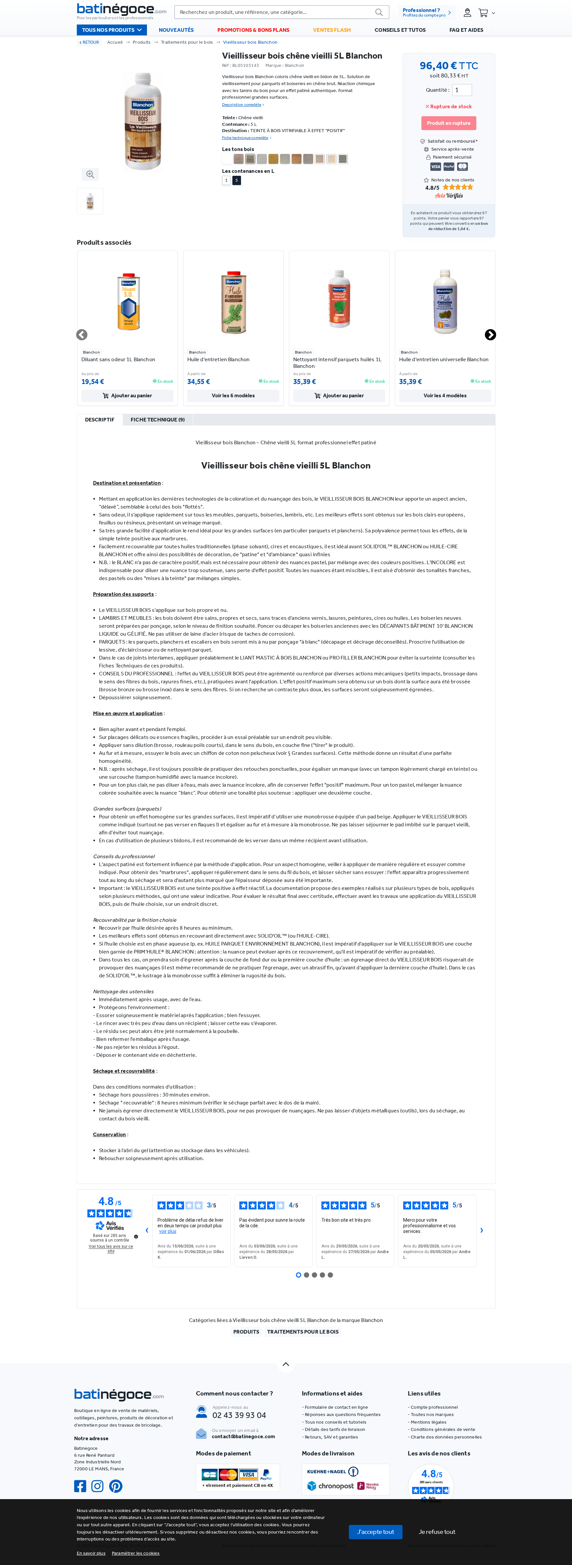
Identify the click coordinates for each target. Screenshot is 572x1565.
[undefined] (136, 1236)
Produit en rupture (449, 123)
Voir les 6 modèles (233, 395)
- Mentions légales (427, 1422)
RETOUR (91, 42)
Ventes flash (332, 30)
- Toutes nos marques (431, 1414)
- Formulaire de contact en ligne (335, 1407)
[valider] (379, 12)
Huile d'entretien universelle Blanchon (444, 359)
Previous (77, 332)
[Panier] (486, 13)
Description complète (241, 104)
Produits (142, 42)
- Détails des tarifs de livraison (333, 1429)
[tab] (100, 420)
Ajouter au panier (131, 395)
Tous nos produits (108, 30)
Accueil (115, 42)
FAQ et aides (466, 30)
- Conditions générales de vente (441, 1429)
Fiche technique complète (245, 137)
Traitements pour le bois (187, 42)
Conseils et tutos (400, 30)
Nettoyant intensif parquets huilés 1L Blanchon (337, 362)
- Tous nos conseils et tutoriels (334, 1422)
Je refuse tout (437, 1532)
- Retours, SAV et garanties (330, 1437)
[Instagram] (100, 1486)
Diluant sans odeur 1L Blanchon (118, 359)
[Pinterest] (118, 1486)
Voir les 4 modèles (445, 395)
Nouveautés (176, 30)
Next (486, 332)
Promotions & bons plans (253, 30)
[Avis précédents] (147, 1231)
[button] (136, 1553)
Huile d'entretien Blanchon (218, 359)
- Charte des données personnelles (445, 1437)
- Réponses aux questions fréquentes (341, 1414)
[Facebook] (82, 1486)
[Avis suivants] (482, 1231)
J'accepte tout (375, 1532)
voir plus (167, 1231)
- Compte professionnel (433, 1407)
